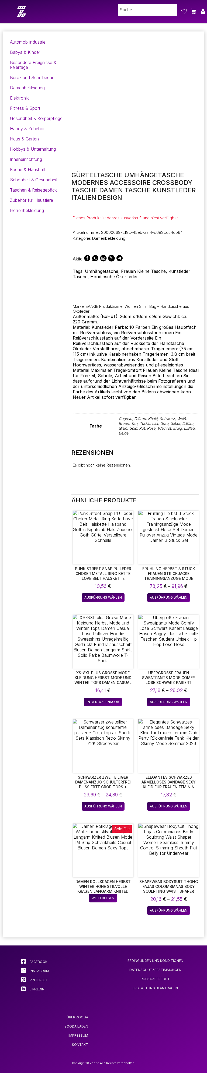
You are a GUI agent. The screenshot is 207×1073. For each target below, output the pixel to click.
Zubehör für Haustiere (31, 200)
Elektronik (19, 98)
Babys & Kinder (25, 52)
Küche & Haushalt (27, 169)
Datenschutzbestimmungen (155, 970)
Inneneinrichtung (26, 159)
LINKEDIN (36, 989)
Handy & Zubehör (27, 128)
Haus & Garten (24, 138)
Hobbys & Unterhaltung (33, 149)
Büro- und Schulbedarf (32, 77)
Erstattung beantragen (155, 988)
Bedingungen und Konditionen (155, 961)
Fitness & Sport (25, 108)
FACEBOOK (38, 962)
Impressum (78, 1035)
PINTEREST (38, 980)
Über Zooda (77, 1017)
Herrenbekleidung (27, 210)
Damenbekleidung (27, 87)
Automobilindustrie (28, 42)
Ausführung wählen (103, 597)
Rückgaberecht (155, 979)
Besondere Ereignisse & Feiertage (33, 65)
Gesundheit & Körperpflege (36, 118)
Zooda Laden (76, 1026)
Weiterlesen (103, 898)
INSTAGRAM (39, 971)
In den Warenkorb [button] (103, 702)
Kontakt (80, 1045)
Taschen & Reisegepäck (33, 190)
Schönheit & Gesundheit (33, 179)
